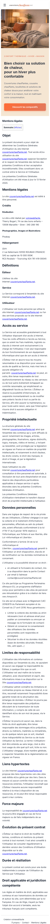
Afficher (17, 127)
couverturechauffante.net (14, 152)
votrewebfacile (33, 218)
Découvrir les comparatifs (25, 107)
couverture (21, 5)
